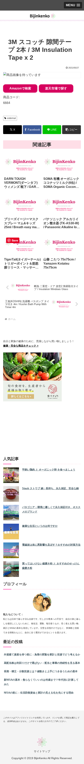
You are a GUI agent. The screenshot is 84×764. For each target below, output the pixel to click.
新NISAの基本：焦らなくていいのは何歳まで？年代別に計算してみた (41, 682)
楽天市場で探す (56, 88)
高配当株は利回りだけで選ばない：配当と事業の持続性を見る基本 (42, 662)
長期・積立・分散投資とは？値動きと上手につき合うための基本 (41, 671)
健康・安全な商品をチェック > (20, 345)
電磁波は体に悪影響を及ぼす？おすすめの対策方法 (51, 544)
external (11, 118)
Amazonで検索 (20, 88)
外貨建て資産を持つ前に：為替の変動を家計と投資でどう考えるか (42, 654)
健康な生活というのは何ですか (40, 525)
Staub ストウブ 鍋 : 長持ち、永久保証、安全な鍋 (50, 488)
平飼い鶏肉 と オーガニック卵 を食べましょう (48, 469)
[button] (71, 129)
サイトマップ (42, 751)
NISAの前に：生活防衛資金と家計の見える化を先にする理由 (38, 692)
